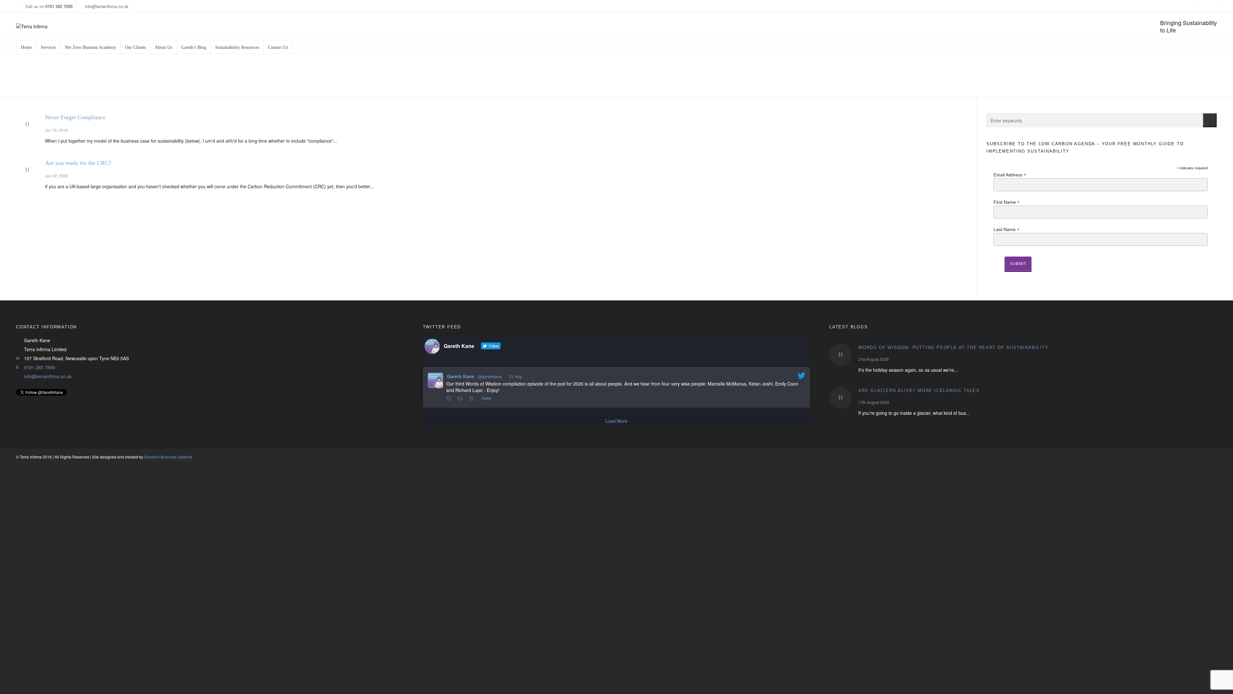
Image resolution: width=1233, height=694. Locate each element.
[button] (1210, 120)
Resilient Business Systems (168, 456)
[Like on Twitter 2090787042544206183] (473, 399)
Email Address (1009, 174)
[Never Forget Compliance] (27, 124)
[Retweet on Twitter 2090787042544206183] (462, 399)
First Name (1006, 202)
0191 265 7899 (39, 367)
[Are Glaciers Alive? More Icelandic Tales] (840, 398)
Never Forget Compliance (75, 117)
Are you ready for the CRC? (78, 163)
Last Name (1006, 229)
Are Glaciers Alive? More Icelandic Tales (919, 390)
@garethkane (490, 376)
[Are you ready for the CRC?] (27, 170)
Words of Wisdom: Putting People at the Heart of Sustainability (953, 347)
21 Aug (515, 376)
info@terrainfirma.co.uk (106, 6)
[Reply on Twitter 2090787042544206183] (450, 399)
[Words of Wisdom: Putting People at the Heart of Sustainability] (840, 354)
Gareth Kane (460, 376)
